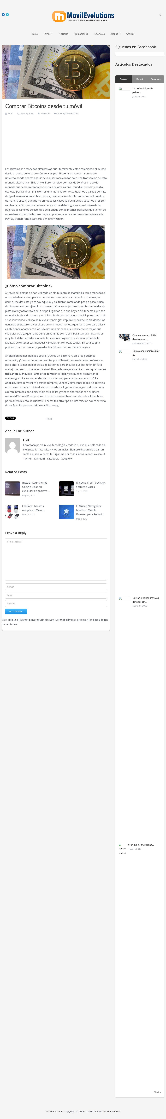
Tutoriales (99, 33)
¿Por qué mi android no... (141, 844)
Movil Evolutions (55, 1111)
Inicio (35, 33)
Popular (123, 79)
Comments (156, 79)
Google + (66, 458)
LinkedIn (39, 458)
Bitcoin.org (52, 405)
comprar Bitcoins (89, 333)
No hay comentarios (68, 113)
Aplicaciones (81, 33)
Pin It (49, 419)
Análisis (130, 33)
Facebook (53, 458)
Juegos (114, 33)
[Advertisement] (56, 142)
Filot (10, 113)
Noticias (63, 33)
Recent (139, 79)
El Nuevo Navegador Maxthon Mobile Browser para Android (89, 510)
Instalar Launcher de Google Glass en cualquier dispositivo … (36, 487)
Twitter (27, 458)
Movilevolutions (111, 1111)
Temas (47, 33)
